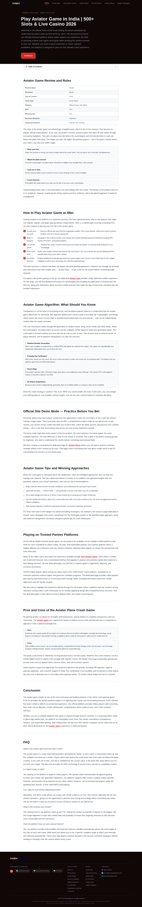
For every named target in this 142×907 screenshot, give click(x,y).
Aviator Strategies (123, 3)
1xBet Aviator (84, 3)
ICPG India (57, 871)
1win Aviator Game (69, 3)
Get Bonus (28, 56)
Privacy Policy (71, 873)
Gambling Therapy (22, 871)
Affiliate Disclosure (73, 882)
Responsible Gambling (41, 871)
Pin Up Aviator (97, 3)
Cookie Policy (71, 876)
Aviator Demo (109, 3)
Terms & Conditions (73, 879)
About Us (70, 870)
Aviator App (56, 3)
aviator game (42, 620)
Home (47, 3)
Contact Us (70, 891)
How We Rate (71, 885)
